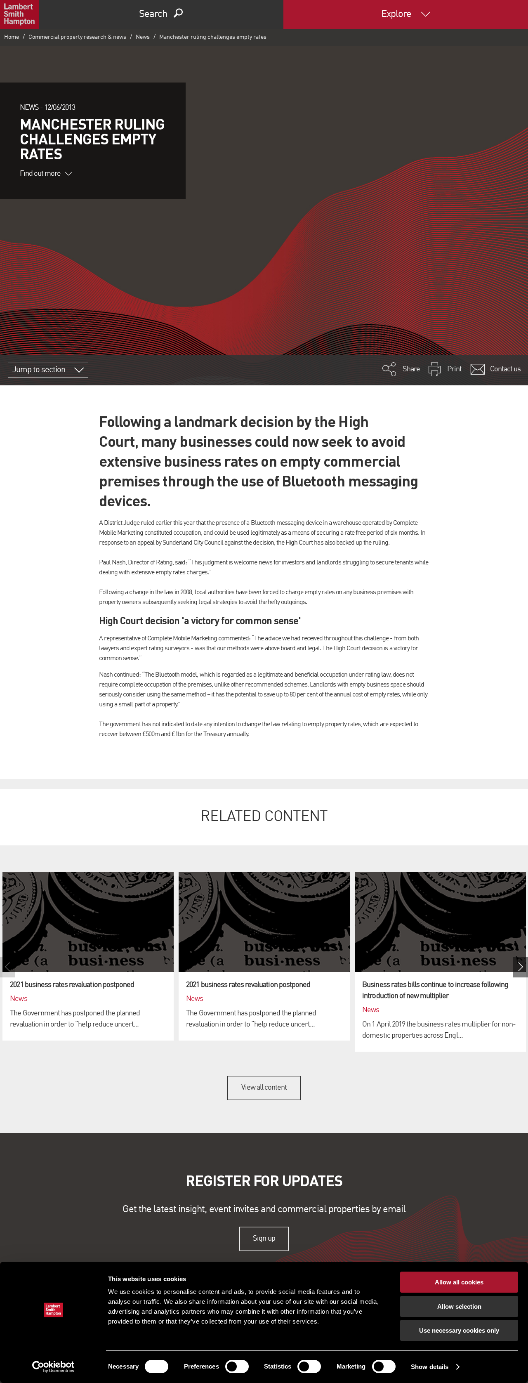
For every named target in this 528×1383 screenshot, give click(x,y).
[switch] (237, 1366)
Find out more (40, 173)
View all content (264, 1087)
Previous (7, 967)
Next (520, 967)
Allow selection (459, 1306)
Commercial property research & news (77, 37)
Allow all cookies (459, 1282)
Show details (429, 1366)
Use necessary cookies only (459, 1330)
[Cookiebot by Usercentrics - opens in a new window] (53, 1367)
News (143, 37)
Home (11, 37)
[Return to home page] (19, 14)
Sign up (264, 1238)
